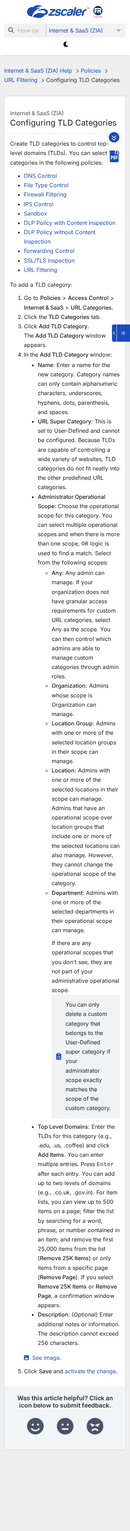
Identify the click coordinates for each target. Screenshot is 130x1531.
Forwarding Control (49, 250)
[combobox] (25, 30)
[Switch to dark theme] (66, 44)
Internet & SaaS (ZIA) (76, 30)
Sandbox (35, 213)
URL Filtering (40, 269)
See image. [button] (46, 1357)
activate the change (90, 1371)
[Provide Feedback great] (35, 1426)
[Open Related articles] (121, 333)
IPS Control (38, 204)
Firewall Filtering (45, 194)
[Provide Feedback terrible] (95, 1426)
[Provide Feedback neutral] (65, 1426)
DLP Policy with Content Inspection (69, 222)
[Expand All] (114, 137)
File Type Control (46, 185)
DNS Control (40, 175)
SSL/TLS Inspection (49, 260)
